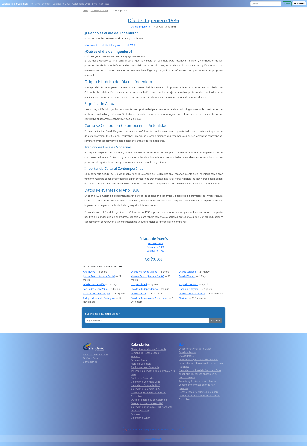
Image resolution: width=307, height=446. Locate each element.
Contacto (104, 3)
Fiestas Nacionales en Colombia (148, 349)
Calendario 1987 (155, 250)
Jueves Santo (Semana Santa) (99, 276)
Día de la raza (138, 293)
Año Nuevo (89, 271)
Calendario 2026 (61, 3)
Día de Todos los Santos (192, 293)
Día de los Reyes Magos (144, 271)
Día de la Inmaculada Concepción (149, 298)
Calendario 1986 (155, 247)
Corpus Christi (139, 284)
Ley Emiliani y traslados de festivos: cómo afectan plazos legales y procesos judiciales (201, 363)
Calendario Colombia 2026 (145, 385)
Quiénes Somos (91, 358)
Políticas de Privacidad (95, 354)
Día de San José (187, 271)
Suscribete (215, 320)
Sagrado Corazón (188, 284)
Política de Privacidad (142, 378)
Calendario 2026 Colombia (153, 439)
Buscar (287, 3)
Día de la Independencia (144, 289)
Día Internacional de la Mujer (195, 348)
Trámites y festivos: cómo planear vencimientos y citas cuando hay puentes (197, 384)
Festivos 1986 (155, 243)
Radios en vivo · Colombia (145, 367)
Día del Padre (186, 355)
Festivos (35, 3)
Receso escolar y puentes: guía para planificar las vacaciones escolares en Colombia (199, 395)
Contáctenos (90, 361)
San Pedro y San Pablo (95, 289)
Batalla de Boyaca (188, 289)
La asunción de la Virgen (96, 293)
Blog (94, 3)
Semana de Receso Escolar (145, 352)
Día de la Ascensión (94, 284)
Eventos (46, 3)
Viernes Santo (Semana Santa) (147, 276)
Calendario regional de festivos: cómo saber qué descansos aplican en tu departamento (200, 374)
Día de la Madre (187, 352)
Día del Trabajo (187, 276)
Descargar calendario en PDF (147, 403)
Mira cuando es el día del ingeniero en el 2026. (109, 45)
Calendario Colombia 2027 (145, 389)
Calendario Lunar (140, 417)
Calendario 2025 (81, 3)
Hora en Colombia (141, 363)
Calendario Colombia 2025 (145, 381)
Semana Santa (139, 360)
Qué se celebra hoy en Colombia (149, 399)
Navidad (183, 298)
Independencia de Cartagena (99, 298)
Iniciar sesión (299, 3)
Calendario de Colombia (14, 3)
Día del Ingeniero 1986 (153, 20)
